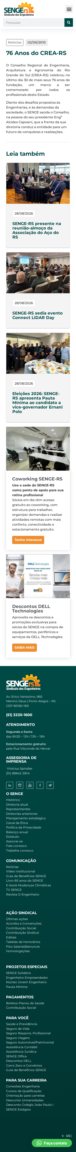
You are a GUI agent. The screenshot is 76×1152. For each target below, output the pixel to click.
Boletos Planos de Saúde (25, 1003)
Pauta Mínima (17, 987)
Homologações (18, 951)
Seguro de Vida (17, 1029)
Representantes (18, 809)
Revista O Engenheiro (22, 894)
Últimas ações (17, 919)
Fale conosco (16, 846)
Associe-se (14, 841)
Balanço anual (17, 832)
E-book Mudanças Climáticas (28, 885)
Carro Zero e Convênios (24, 1065)
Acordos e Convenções (24, 923)
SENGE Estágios (18, 1109)
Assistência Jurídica (21, 1051)
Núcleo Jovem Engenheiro (26, 982)
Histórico (13, 800)
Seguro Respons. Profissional (28, 1033)
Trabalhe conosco (19, 850)
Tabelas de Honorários (23, 942)
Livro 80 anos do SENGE (24, 880)
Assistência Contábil (21, 1047)
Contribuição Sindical (22, 933)
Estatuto (12, 837)
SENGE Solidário (18, 973)
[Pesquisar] (68, 22)
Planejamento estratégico (26, 818)
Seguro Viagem (18, 1038)
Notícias (12, 867)
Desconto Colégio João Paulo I (30, 1105)
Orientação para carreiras (25, 1095)
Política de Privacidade (23, 827)
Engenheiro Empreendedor (27, 978)
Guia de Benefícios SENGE (26, 1070)
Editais (11, 937)
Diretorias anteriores (21, 814)
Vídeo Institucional (20, 871)
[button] (69, 9)
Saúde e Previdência (21, 1024)
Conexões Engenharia (23, 1086)
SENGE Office (16, 1056)
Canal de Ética (17, 823)
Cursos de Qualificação (24, 1091)
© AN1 (67, 1136)
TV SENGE (14, 890)
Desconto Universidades (25, 1100)
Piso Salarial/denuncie (23, 946)
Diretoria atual (17, 804)
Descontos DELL (19, 1061)
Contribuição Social (21, 928)
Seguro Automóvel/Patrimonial (30, 1042)
